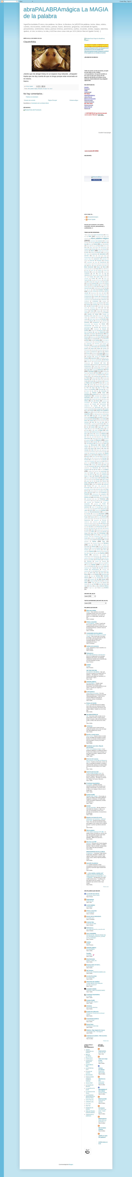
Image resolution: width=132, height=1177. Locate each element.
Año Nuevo (87, 254)
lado (94, 414)
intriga (105, 407)
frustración (96, 376)
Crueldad (91, 312)
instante (94, 404)
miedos (103, 445)
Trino (91, 571)
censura (100, 283)
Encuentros (103, 345)
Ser (92, 539)
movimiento (99, 453)
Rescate (104, 520)
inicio (92, 400)
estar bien (106, 358)
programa (100, 500)
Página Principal (52, 100)
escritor (107, 354)
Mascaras (98, 436)
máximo (94, 438)
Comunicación (95, 299)
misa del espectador (91, 807)
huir (97, 391)
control (107, 304)
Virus (90, 584)
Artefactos (89, 726)
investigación (99, 409)
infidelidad (99, 399)
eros (101, 351)
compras (105, 298)
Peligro (86, 482)
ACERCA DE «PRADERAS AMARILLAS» (96, 972)
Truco (107, 571)
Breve (102, 268)
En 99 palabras (90, 691)
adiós (91, 242)
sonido (92, 549)
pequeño (100, 482)
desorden (96, 327)
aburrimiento (93, 240)
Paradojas (103, 477)
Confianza (86, 301)
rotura (87, 528)
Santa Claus (93, 533)
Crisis (85, 312)
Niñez (103, 461)
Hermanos (104, 384)
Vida (85, 582)
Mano (85, 433)
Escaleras (94, 353)
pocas (97, 490)
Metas (105, 443)
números (98, 466)
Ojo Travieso (89, 970)
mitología (86, 450)
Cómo (105, 294)
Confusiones (95, 301)
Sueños (102, 553)
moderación (104, 450)
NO (108, 461)
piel (103, 489)
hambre (91, 384)
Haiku (85, 384)
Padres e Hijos (88, 476)
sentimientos (93, 538)
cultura (85, 317)
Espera (86, 358)
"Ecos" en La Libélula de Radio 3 (94, 749)
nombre (99, 463)
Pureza (86, 508)
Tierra (101, 564)
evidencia (89, 361)
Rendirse (98, 518)
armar (99, 255)
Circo (85, 289)
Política (97, 492)
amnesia (86, 250)
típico (105, 564)
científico (96, 288)
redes (85, 515)
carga (92, 280)
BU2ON (88, 806)
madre (96, 430)
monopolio (86, 451)
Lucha (96, 428)
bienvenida (86, 268)
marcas (97, 435)
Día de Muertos (88, 332)
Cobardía (100, 291)
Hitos (87, 387)
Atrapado (40, 88)
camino (98, 276)
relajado (92, 518)
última (91, 572)
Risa (105, 525)
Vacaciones (104, 574)
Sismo (100, 546)
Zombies (106, 587)
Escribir (100, 355)
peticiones (91, 489)
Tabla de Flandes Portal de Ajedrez (90, 1111)
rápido (85, 510)
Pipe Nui (88, 1105)
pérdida (94, 484)
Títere (85, 566)
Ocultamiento (89, 853)
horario (107, 389)
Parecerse (86, 479)
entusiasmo (100, 350)
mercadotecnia (90, 443)
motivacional (92, 453)
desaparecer (96, 322)
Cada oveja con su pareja (92, 693)
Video (93, 582)
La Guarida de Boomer (89, 1085)
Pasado (98, 479)
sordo (85, 551)
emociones (106, 341)
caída (99, 273)
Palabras (97, 476)
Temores (104, 561)
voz (95, 586)
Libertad (94, 419)
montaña (100, 451)
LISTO (105, 420)
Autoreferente (103, 262)
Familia (87, 369)
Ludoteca (102, 428)
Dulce (100, 338)
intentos (95, 405)
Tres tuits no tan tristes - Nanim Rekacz (102, 1111)
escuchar (89, 356)
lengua (85, 417)
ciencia (105, 286)
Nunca (104, 466)
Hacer (105, 382)
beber (105, 265)
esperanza (94, 358)
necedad (93, 459)
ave (91, 263)
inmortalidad (87, 402)
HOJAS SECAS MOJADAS (93, 916)
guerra (101, 381)
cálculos (100, 275)
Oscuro (86, 474)
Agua (85, 244)
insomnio (104, 402)
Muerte (107, 453)
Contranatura (89, 906)
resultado (94, 523)
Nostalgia (86, 464)
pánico (88, 477)
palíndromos (106, 476)
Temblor (97, 561)
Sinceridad (86, 546)
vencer (105, 577)
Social (92, 548)
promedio (89, 502)
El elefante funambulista (93, 783)
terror (107, 563)
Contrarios (94, 304)
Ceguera (106, 281)
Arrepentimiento (87, 257)
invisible (107, 409)
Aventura (96, 263)
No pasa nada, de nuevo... (93, 964)
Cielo (100, 286)
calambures (87, 275)
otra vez (92, 474)
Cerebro (88, 285)
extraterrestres (87, 368)
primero (95, 497)
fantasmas (100, 369)
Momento (88, 843)
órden (85, 473)
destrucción (93, 330)
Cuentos (106, 312)
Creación (93, 309)
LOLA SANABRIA (91, 933)
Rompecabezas (100, 526)
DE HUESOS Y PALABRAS (92, 671)
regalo (105, 515)
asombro (105, 257)
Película (104, 481)
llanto (93, 422)
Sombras (86, 549)
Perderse (86, 484)
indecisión (86, 399)
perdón (99, 484)
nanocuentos (97, 458)
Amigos (99, 249)
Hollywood (86, 389)
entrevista (93, 350)
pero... (96, 486)
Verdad (103, 579)
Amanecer (86, 249)
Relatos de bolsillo (91, 703)
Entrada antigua (74, 100)
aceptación (100, 240)
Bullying (99, 270)
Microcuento (94, 445)
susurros (92, 558)
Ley (108, 417)
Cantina (93, 278)
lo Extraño (101, 423)
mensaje (95, 441)
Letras (98, 417)
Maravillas (91, 435)
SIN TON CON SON (91, 670)
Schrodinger (102, 533)
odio (92, 469)
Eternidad (106, 359)
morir (105, 451)
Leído (99, 415)
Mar (85, 435)
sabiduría (99, 530)
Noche (93, 463)
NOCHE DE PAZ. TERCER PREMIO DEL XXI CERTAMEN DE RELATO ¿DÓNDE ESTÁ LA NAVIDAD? (96, 936)
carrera (105, 280)
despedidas (103, 327)
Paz (92, 481)
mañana (97, 433)
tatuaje (87, 559)
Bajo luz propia (102, 1099)
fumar (107, 376)
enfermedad (94, 346)
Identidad (86, 394)
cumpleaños (92, 317)
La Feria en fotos (90, 1020)
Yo (97, 587)
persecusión (103, 486)
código (105, 291)
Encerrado (97, 343)
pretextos (104, 495)
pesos (85, 489)
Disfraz (94, 335)
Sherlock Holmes (97, 543)
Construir (101, 302)
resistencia (86, 521)
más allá (91, 436)
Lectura (107, 414)
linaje (97, 420)
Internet (104, 405)
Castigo (96, 281)
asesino (99, 257)
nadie (90, 458)
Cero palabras (95, 285)
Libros (104, 419)
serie (106, 539)
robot (89, 526)
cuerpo (94, 315)
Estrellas (99, 359)
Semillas (88, 953)
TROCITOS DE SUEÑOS (92, 982)
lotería (91, 428)
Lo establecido (93, 423)
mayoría (99, 438)
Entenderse (87, 350)
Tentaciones (87, 563)
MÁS (85, 436)
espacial (96, 356)
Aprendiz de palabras (92, 863)
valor (92, 576)
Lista (101, 420)
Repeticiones (87, 520)
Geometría (86, 379)
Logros (86, 428)
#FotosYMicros (90, 966)
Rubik (92, 528)
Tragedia (94, 567)
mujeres (96, 455)
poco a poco (104, 490)
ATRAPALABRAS (91, 681)
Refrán (99, 515)
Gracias (105, 379)
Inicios (97, 401)
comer (94, 294)
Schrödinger (87, 535)
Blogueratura (89, 1058)
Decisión (103, 319)
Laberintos (87, 414)
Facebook (102, 368)
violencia (104, 582)
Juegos (92, 410)
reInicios (104, 517)
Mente (101, 441)
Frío (91, 376)
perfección (106, 484)
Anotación (106, 250)
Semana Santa (88, 536)
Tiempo (93, 564)
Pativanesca (89, 653)
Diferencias (103, 332)
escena (107, 353)
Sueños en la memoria (92, 646)
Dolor (99, 337)
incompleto (103, 397)
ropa (107, 526)
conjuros (104, 301)
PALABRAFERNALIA (92, 714)
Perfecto (89, 486)
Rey (96, 525)
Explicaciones (87, 366)
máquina (103, 433)
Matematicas (87, 438)
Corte (99, 307)
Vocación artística (102, 1092)
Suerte (86, 554)
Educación (106, 338)
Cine (105, 288)
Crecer (86, 311)
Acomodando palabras (92, 1018)
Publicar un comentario (32, 97)
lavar (102, 414)
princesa (101, 497)
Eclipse (88, 612)
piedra (99, 489)
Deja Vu (91, 320)
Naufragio (104, 458)
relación (86, 518)
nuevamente (91, 466)
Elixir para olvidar (91, 610)
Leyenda (88, 418)
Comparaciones (88, 296)
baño (90, 265)
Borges (97, 268)
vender (86, 579)
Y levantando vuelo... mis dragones (94, 1031)
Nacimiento (104, 456)
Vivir (95, 584)
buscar (105, 270)
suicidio (104, 554)
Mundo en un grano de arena (94, 817)
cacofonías (87, 273)
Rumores (107, 528)
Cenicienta (93, 283)
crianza (98, 311)
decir (98, 319)
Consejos (94, 302)
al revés (107, 244)
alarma (88, 245)
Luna (87, 430)
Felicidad (91, 371)
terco (98, 563)
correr (85, 307)
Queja (91, 508)
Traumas (104, 569)
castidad (90, 281)
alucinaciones (103, 247)
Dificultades (87, 333)
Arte (94, 257)
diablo (96, 332)
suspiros (86, 558)
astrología (104, 258)
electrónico (90, 341)
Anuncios (98, 252)
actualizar (86, 242)
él (91, 340)
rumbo (101, 528)
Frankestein (100, 374)
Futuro (87, 378)
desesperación (87, 325)
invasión (86, 409)
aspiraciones (97, 258)
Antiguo (92, 252)
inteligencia (86, 405)
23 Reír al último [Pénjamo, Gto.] (94, 773)
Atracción (92, 260)
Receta (86, 512)
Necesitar (99, 459)
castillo (101, 281)
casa (85, 281)
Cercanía (106, 283)
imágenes (105, 394)
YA (88, 587)
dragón (86, 338)
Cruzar (96, 312)
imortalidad (97, 396)
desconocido (87, 324)
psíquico (105, 505)
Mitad (105, 448)
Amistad (104, 249)
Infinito (86, 401)
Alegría (99, 245)
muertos (89, 454)
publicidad (86, 507)
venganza (92, 579)
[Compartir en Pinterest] (44, 86)
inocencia (95, 402)
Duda (96, 338)
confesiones (104, 299)
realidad (103, 510)
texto (88, 564)
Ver (97, 579)
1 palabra (89, 234)
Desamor (86, 322)
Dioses (88, 335)
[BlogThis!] (39, 86)
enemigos (86, 346)
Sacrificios (86, 531)
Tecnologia (98, 559)
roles (94, 526)
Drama (91, 338)
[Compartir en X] (41, 86)
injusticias (105, 400)
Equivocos (94, 351)
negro (85, 461)
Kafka (105, 412)
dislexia (99, 335)
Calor (85, 276)
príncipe (107, 497)
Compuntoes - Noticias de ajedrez (89, 1061)
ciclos (95, 286)
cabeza (99, 272)
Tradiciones (86, 567)
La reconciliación (90, 623)
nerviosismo (91, 461)
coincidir (86, 293)
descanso (104, 322)
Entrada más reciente (29, 100)
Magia (101, 430)
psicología (98, 505)
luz (91, 430)
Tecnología (106, 559)
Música (87, 456)
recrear (94, 513)
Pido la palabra (90, 830)
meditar (87, 440)
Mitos (92, 450)
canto (99, 278)
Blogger (71, 1164)
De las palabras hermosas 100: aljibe (95, 831)
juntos (89, 412)
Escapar (45, 88)
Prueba (104, 503)
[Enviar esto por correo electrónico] (37, 86)
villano (98, 582)
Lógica (99, 427)
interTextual (97, 407)
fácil (108, 368)
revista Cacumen (88, 525)
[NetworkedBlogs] (96, 177)
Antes (87, 252)
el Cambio (96, 340)
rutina (87, 530)
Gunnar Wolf (89, 1083)
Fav (48, 88)
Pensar (92, 482)
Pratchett (86, 494)
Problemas (102, 499)
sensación (104, 536)
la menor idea (90, 922)
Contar (107, 302)
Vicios (100, 580)
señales (105, 538)
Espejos (103, 356)
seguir (105, 534)
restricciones (87, 523)
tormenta (100, 566)
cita (89, 289)
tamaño (97, 558)
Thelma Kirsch (89, 1037)
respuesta (103, 521)
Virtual (85, 584)
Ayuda (105, 263)
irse (87, 410)
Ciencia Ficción (88, 288)
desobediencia (87, 327)
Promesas (97, 502)
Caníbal (105, 276)
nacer (51, 88)
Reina (98, 517)
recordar (88, 513)
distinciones (93, 337)
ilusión (99, 394)
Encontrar (86, 345)
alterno (91, 247)
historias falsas (99, 386)
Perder (105, 482)
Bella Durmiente (88, 267)
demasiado (98, 320)
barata (95, 265)
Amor (92, 250)
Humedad (86, 392)
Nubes (104, 464)
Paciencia (104, 474)
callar (105, 275)
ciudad (94, 289)
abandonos (98, 236)
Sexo (103, 541)
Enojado (98, 348)
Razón (90, 510)
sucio (96, 553)
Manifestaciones (95, 432)
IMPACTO (104, 396)
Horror (87, 391)
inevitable (93, 399)
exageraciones (103, 361)
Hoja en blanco (102, 387)
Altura (96, 247)
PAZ (87, 716)
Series (94, 541)
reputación (96, 520)
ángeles (100, 250)
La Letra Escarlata (91, 976)
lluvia (103, 422)
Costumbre (86, 309)
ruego (96, 528)
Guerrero (107, 381)
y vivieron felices (103, 586)
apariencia (94, 254)
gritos (96, 381)
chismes (86, 286)
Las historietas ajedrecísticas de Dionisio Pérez (90, 1096)
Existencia (96, 363)
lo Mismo (93, 425)
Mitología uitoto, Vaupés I (92, 796)
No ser (87, 463)
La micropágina (90, 905)
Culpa (105, 315)
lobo (87, 427)
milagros (86, 446)
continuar (88, 304)
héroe (85, 386)
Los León (88, 1103)
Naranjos (100, 1061)
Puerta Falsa (89, 1024)
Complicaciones (88, 298)
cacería (105, 272)
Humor (94, 392)
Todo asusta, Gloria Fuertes (93, 895)
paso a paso (105, 479)
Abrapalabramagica (93, 217)
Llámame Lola (89, 1101)
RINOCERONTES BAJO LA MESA (95, 851)
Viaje (96, 580)
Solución (105, 548)
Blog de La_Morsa (88, 1055)
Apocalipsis (103, 254)
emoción (100, 341)
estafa (100, 358)
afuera (105, 242)
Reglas (86, 517)
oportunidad (103, 471)
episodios (106, 350)
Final (96, 373)
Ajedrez (96, 244)
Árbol (94, 255)
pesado (100, 487)
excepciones (87, 363)
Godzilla (94, 379)
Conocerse (87, 302)
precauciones (96, 494)
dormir (104, 337)
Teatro (92, 559)
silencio (95, 544)
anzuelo (105, 252)
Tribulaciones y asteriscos (90, 1115)
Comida (100, 294)
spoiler (105, 551)
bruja (87, 270)
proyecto (96, 503)
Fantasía (94, 369)
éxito (104, 363)
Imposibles (87, 397)
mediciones (106, 438)
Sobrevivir (86, 548)
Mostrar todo (106, 886)
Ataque (86, 260)
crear (99, 309)
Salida (92, 531)
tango (103, 558)
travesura (86, 571)
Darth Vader (92, 319)
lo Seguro (106, 425)
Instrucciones (103, 404)
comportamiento (97, 298)
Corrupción (92, 307)
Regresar (92, 517)
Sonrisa (98, 549)
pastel (87, 481)
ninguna (98, 461)
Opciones (96, 471)
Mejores (98, 440)
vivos (100, 584)
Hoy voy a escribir (91, 841)
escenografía (89, 354)
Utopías (97, 574)
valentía (86, 576)
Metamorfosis (99, 443)
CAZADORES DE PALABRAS (94, 633)
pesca (105, 487)
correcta (105, 306)
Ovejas (98, 474)
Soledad (98, 548)
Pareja (92, 479)
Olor (101, 469)
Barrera (100, 265)
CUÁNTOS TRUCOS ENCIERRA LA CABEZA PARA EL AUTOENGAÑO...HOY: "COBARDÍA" (96, 876)
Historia (91, 386)
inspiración (86, 404)
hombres (93, 389)
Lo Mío (87, 425)
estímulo (88, 359)
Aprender (86, 255)
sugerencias (95, 554)
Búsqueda (86, 272)
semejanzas (97, 536)
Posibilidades (104, 492)
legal (94, 415)
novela (99, 464)
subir (92, 553)
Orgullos (91, 473)
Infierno (105, 399)
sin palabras (104, 544)
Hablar (100, 382)
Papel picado (95, 477)
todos (94, 566)
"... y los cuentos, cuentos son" (94, 873)
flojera (103, 373)
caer (94, 273)
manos (91, 433)
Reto (99, 523)
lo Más (107, 423)
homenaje (101, 389)
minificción (104, 446)
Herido (88, 704)
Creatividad (104, 309)
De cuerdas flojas (90, 977)
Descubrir (96, 324)
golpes (99, 379)
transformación (95, 569)
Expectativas (87, 364)
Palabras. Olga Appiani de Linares (95, 1030)
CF (106, 285)
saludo (98, 531)
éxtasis (96, 366)
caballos (94, 272)
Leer (88, 415)
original (97, 473)
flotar (107, 373)
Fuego (102, 376)
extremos (96, 368)
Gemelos (105, 378)
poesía (90, 492)
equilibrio (88, 351)
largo (98, 414)
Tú (87, 864)
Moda (97, 450)
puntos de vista (102, 507)
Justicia (101, 412)
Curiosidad (100, 317)
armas (105, 255)
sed (101, 534)
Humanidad (103, 391)
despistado (96, 329)
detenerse (100, 330)
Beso (104, 267)
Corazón (93, 306)
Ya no (93, 587)
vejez (93, 577)
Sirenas (94, 546)
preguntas (103, 494)
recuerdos (101, 513)
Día (106, 330)
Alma (85, 247)
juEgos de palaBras (103, 410)
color (105, 293)
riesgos (100, 525)
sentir (99, 538)
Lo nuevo (100, 425)
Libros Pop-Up (89, 1099)
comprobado (87, 299)
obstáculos (104, 467)
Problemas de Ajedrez (89, 1108)
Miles (92, 446)
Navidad (86, 459)
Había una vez (90, 383)
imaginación (87, 396)
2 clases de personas (98, 234)
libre (100, 418)
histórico (107, 386)
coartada (94, 291)
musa (107, 454)
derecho (105, 320)
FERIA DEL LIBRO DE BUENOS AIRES (95, 990)
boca (92, 268)
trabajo (105, 566)
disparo (105, 335)
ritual (85, 526)
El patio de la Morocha (92, 1011)
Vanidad (98, 576)
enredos (105, 348)
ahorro (90, 244)
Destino (86, 330)
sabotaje (105, 530)
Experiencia (95, 364)
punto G (94, 507)
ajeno (101, 244)
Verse (85, 581)
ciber (91, 286)
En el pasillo (89, 784)
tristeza (96, 571)
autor (96, 262)
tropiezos (102, 571)
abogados (86, 238)
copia (87, 306)
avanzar (86, 263)
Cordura (99, 306)
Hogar (93, 387)
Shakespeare (87, 543)
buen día (93, 270)
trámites (105, 567)
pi (95, 489)
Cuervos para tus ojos (92, 772)
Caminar (91, 276)
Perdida (88, 666)
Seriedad (86, 541)
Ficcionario (101, 1108)
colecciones (93, 293)
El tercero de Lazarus (92, 759)
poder (85, 492)
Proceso (94, 500)
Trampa (86, 569)
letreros (103, 417)
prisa (96, 499)
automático (89, 262)
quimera (105, 508)
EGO (87, 340)
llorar (98, 422)
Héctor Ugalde (91, 219)
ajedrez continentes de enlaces (90, 1051)
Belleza (98, 267)
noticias (93, 464)
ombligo (90, 471)
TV (86, 572)
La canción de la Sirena (92, 893)
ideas (103, 392)
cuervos (100, 315)
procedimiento (87, 500)
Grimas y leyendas (91, 622)
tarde (107, 558)
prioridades (89, 499)
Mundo (102, 454)
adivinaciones (98, 242)
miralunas (89, 1006)
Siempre (106, 543)
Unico (102, 572)
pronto (104, 502)
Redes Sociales (92, 515)
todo (90, 566)
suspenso (104, 556)
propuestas (87, 503)
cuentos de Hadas (92, 314)
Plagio (107, 489)
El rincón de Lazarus (89, 1072)
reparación (104, 518)
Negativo (105, 459)
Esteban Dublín (90, 794)
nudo (85, 466)
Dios (107, 333)
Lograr (105, 427)
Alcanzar (93, 245)
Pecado (98, 481)
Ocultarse (86, 469)
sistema (105, 546)
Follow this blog (96, 179)
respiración (95, 521)
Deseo (103, 324)
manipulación (104, 432)
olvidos (106, 469)
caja (105, 273)
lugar (107, 428)
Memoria (88, 441)
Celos (88, 283)
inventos (92, 409)
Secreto (96, 534)
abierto (105, 236)
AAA (90, 236)
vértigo (91, 580)
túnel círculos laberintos (92, 1007)
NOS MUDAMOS (90, 683)
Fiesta (85, 373)
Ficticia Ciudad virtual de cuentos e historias (90, 1079)
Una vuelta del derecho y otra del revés (95, 654)
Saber (92, 530)
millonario (97, 446)
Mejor (92, 440)
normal (105, 463)
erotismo (106, 351)
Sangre (86, 533)
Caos (105, 278)
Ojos (96, 469)
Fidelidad (105, 371)
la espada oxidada (91, 989)
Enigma (92, 348)
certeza (102, 285)
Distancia (86, 337)
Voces (105, 584)
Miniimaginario (102, 1118)
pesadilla (95, 487)
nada (85, 458)
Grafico (86, 381)
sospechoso (99, 551)
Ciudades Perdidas (103, 290)
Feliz (99, 371)
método (86, 445)
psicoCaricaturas (88, 505)
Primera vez (87, 497)
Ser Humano (98, 539)
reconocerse (106, 512)
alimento (105, 245)
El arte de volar (89, 901)
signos (89, 544)
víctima (105, 580)
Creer (92, 311)
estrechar (93, 359)
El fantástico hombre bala (92, 1025)
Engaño (86, 348)
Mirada (92, 448)
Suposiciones (96, 556)
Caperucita (86, 280)
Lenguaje (91, 417)
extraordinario (103, 366)
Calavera (94, 275)
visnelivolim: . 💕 (90, 954)
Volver (90, 586)
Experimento (103, 364)
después (104, 329)
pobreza (92, 490)
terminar (102, 563)
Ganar (93, 378)
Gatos (98, 378)
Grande (91, 381)
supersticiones (87, 556)
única (97, 572)
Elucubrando (89, 1074)
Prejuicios (86, 495)
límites (85, 420)
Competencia (104, 296)
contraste (101, 304)
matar (105, 436)
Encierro (104, 343)
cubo (101, 312)
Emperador (89, 343)
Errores (88, 353)
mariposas (104, 435)
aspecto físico (87, 258)
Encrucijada (95, 345)
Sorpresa (91, 551)
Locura (93, 427)
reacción (97, 510)
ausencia (106, 260)
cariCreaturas (99, 280)
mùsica (93, 456)
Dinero (93, 333)
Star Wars (86, 553)
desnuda (104, 325)
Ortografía (104, 473)
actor (106, 240)
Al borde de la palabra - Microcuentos (96, 1035)
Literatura (86, 422)
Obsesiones (95, 467)
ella (95, 341)
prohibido (106, 500)
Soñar (104, 549)
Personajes (87, 487)
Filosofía (91, 373)
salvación (104, 531)
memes (107, 440)
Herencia (98, 384)
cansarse (86, 278)
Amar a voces (89, 736)
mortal (85, 453)
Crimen (104, 311)
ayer (101, 263)
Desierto (97, 325)
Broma (107, 268)
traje (100, 567)
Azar (85, 265)
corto (105, 307)
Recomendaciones (95, 512)
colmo (100, 293)
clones (89, 291)
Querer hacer (97, 508)
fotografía (93, 374)
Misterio (99, 448)
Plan (87, 490)
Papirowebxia (90, 899)
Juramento (95, 412)
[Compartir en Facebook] (43, 86)
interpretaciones (88, 407)
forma (87, 374)
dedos (85, 320)
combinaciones (87, 294)
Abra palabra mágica (33, 88)
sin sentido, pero (90, 917)
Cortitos (88, 664)
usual (92, 574)
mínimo (86, 448)
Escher (95, 354)
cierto (101, 288)
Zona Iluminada (90, 959)
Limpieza (91, 420)
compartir (96, 296)
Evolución (96, 361)
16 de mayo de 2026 (91, 923)
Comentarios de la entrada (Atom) (40, 103)
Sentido (86, 538)
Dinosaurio (100, 333)
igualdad (94, 394)
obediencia (86, 467)
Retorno (105, 523)
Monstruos (93, 451)
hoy (92, 391)
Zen (101, 587)
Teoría (93, 563)
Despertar (87, 329)
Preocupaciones (95, 495)
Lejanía (104, 415)
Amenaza (93, 249)
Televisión (89, 561)
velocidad (99, 577)
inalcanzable (96, 397)
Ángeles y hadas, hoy (91, 960)
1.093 (87, 647)
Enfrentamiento (102, 346)
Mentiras (106, 441)
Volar (85, 586)
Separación (86, 539)
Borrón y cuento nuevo (92, 734)
